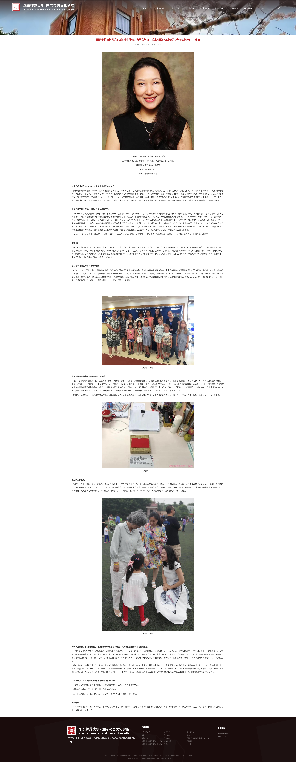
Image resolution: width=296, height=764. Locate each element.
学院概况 (146, 8)
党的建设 (234, 8)
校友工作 (219, 8)
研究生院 (189, 735)
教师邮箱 (167, 738)
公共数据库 (167, 741)
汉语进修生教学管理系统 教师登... (152, 744)
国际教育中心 (191, 741)
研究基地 (204, 8)
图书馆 (166, 744)
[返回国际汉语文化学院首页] (43, 3)
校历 (143, 735)
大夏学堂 (167, 732)
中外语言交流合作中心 (224, 736)
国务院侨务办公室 (223, 733)
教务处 (189, 744)
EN (262, 8)
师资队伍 (161, 8)
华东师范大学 (146, 732)
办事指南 (248, 8)
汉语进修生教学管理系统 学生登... (152, 741)
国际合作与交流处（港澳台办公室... (198, 738)
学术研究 (190, 8)
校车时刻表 (145, 738)
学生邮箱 (167, 735)
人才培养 (175, 8)
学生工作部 (190, 732)
